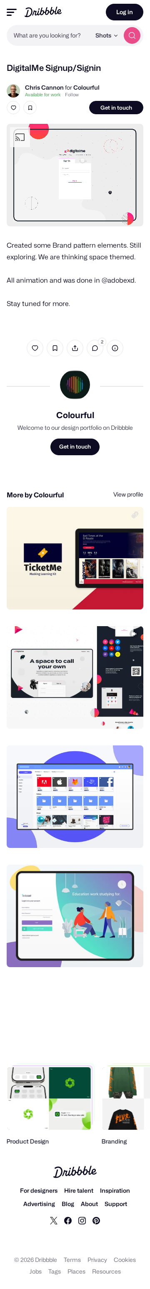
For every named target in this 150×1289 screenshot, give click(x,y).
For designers (39, 1190)
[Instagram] (82, 1220)
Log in (124, 11)
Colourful (86, 87)
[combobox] (48, 35)
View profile (128, 494)
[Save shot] (30, 107)
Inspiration (115, 1190)
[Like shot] (13, 107)
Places (76, 1271)
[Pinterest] (96, 1220)
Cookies (125, 1259)
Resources (106, 1271)
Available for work (43, 94)
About (89, 1203)
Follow (72, 95)
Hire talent (78, 1190)
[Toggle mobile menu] (11, 12)
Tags (54, 1271)
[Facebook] (68, 1220)
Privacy (97, 1259)
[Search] (132, 35)
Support (116, 1203)
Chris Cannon (44, 87)
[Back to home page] (43, 12)
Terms (72, 1259)
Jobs (36, 1271)
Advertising (39, 1203)
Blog (68, 1203)
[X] (54, 1220)
